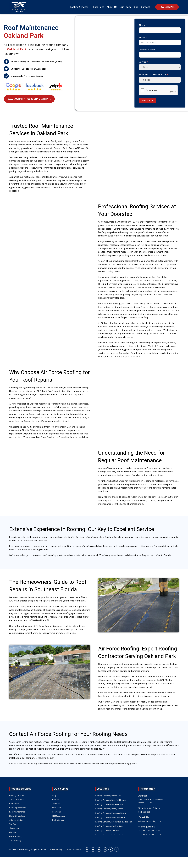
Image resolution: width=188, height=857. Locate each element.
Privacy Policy (56, 849)
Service (142, 61)
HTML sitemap (58, 816)
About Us (56, 803)
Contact (55, 799)
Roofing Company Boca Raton (108, 795)
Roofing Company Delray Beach (109, 808)
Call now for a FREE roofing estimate (29, 98)
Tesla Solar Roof (16, 799)
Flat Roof (13, 832)
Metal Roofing (15, 836)
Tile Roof (13, 824)
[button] (80, 6)
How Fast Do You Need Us (152, 74)
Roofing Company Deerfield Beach (110, 800)
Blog (54, 795)
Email (142, 37)
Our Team (56, 807)
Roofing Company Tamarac (107, 830)
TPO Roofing (15, 840)
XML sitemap (58, 820)
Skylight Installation (17, 816)
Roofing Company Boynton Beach (110, 817)
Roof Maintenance (17, 811)
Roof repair (14, 803)
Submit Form (147, 100)
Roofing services (16, 795)
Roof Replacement (17, 807)
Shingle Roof (14, 828)
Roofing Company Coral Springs (109, 826)
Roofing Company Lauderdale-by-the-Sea (113, 821)
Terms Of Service (73, 849)
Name (142, 25)
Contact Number (147, 49)
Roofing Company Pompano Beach (110, 813)
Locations (56, 811)
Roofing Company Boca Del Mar (109, 804)
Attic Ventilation (16, 820)
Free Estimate (167, 6)
